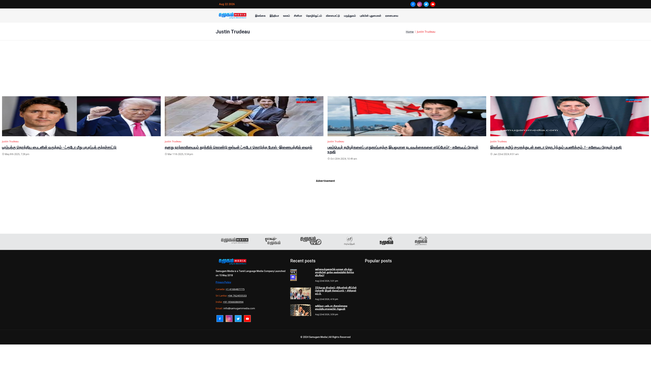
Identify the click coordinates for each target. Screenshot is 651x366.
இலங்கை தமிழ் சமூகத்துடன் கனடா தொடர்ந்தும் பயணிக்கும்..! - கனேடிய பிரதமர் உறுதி (556, 147)
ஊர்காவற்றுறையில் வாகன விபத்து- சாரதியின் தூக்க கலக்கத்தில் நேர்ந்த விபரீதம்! (334, 272)
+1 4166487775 (235, 289)
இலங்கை (260, 15)
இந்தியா (274, 15)
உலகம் (286, 15)
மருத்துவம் (350, 15)
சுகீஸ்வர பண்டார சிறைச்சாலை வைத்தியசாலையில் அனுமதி (331, 307)
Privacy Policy (223, 282)
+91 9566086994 (233, 301)
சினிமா (298, 15)
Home (410, 32)
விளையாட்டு (333, 15)
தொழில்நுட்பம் (314, 15)
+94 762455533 (237, 295)
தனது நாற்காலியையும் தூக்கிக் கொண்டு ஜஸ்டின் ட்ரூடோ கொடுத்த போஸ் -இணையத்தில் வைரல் (238, 147)
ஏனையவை (391, 15)
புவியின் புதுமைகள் (370, 15)
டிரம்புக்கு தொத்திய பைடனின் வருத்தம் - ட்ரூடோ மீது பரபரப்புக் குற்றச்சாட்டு (59, 147)
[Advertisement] (103, 72)
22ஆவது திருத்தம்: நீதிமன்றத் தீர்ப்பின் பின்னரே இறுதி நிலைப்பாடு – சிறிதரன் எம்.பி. (336, 290)
